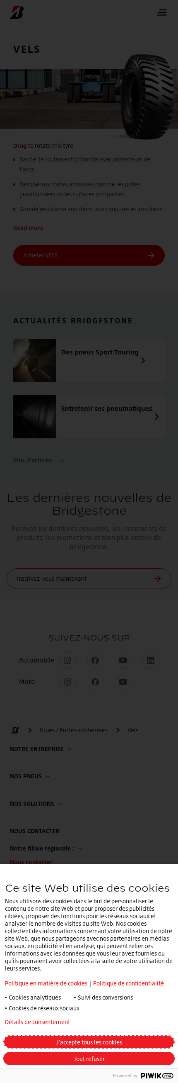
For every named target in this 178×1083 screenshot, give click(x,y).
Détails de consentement (37, 1022)
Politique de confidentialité (128, 983)
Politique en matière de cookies (46, 983)
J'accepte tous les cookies (89, 1042)
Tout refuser (89, 1058)
